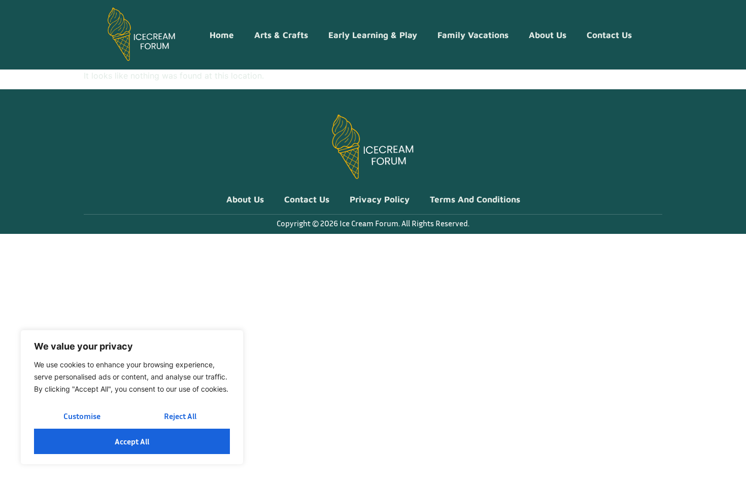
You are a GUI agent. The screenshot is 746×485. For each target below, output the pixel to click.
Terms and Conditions (475, 199)
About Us (547, 35)
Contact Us (609, 35)
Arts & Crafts (281, 35)
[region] (132, 397)
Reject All (180, 416)
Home (222, 35)
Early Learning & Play (372, 35)
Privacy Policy (380, 199)
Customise (81, 416)
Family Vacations (472, 35)
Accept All (132, 441)
